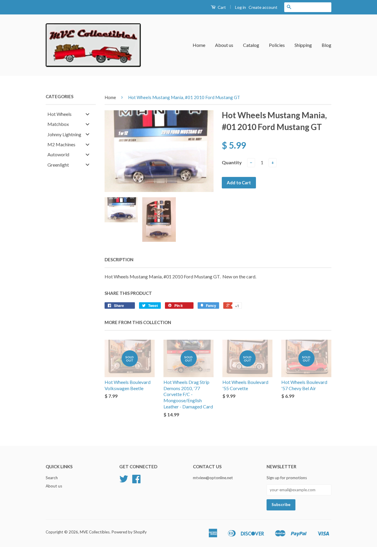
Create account (263, 7)
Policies (277, 45)
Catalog (251, 45)
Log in (240, 7)
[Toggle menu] (87, 114)
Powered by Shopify (129, 532)
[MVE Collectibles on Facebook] (136, 481)
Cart (221, 7)
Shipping (303, 45)
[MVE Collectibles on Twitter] (123, 481)
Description (119, 259)
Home (199, 45)
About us (224, 45)
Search (52, 477)
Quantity (232, 162)
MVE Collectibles (95, 532)
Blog (326, 45)
